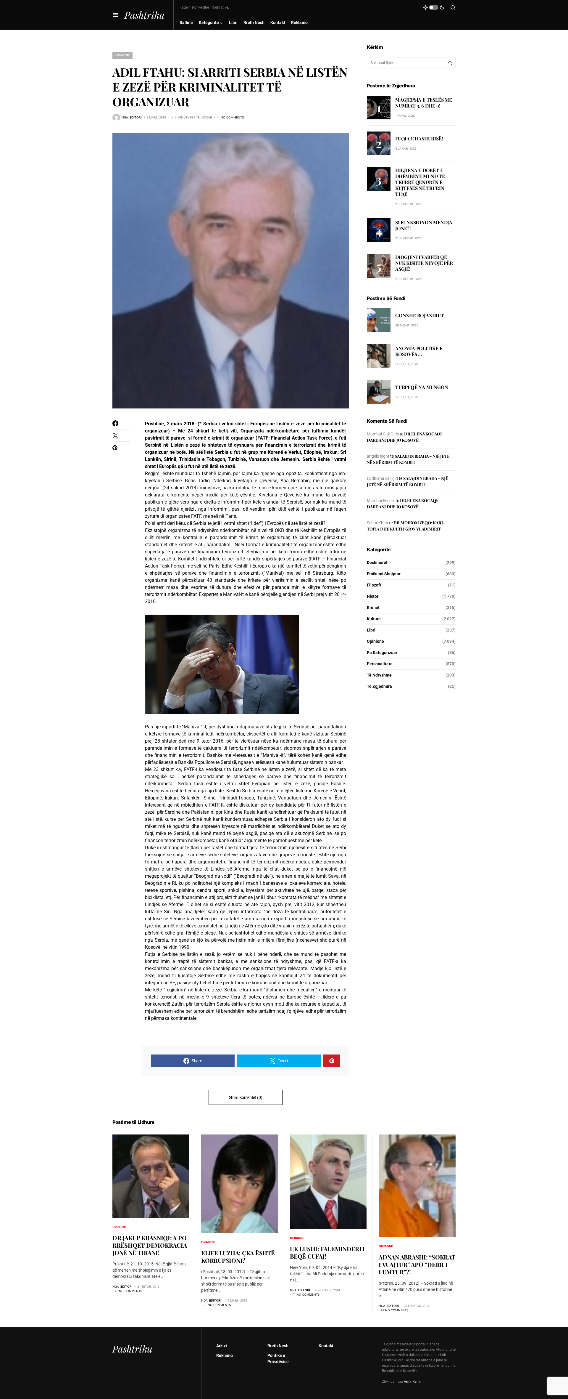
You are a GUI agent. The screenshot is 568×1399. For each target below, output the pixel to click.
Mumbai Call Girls (383, 434)
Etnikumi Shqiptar (384, 573)
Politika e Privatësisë (278, 1358)
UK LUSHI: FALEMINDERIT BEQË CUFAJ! (327, 1252)
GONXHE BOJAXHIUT (419, 316)
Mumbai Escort (381, 500)
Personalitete (380, 663)
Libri (371, 630)
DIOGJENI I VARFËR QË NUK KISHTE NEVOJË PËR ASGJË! (424, 263)
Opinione (122, 55)
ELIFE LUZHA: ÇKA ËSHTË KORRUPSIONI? (238, 1256)
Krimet (373, 607)
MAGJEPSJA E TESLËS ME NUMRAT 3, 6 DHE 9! (423, 103)
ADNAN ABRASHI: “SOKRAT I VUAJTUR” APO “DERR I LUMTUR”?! (417, 1264)
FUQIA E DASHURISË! (419, 138)
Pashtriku (144, 14)
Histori (373, 596)
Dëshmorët (377, 562)
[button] (115, 15)
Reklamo (224, 1355)
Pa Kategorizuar (382, 652)
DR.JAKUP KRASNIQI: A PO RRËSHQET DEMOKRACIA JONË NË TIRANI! (149, 1245)
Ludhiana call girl (382, 478)
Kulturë (374, 618)
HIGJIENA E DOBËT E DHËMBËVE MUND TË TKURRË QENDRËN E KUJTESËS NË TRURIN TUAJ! (420, 182)
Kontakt (326, 1345)
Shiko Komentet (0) (245, 1097)
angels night (378, 456)
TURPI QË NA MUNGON (421, 387)
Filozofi (374, 585)
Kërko (450, 62)
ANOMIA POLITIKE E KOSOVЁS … (419, 351)
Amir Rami (412, 1381)
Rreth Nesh (277, 1345)
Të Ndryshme (379, 675)
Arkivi (221, 1345)
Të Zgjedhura (379, 686)
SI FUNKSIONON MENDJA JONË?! (423, 225)
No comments (232, 117)
